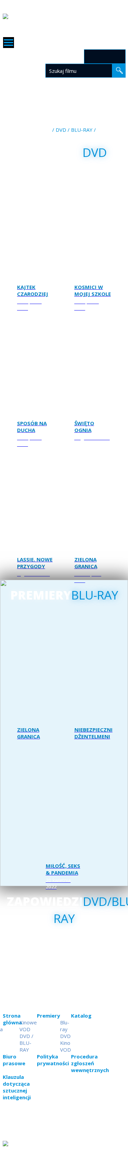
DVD (65, 1036)
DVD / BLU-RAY (74, 129)
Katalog (93, 91)
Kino (58, 102)
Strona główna (26, 91)
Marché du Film (104, 104)
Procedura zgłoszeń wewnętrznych (90, 1063)
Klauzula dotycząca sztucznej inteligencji (17, 1087)
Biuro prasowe (14, 1060)
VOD (57, 116)
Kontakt (113, 98)
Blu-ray (64, 1026)
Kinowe (28, 1022)
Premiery (65, 91)
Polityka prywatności (53, 1060)
